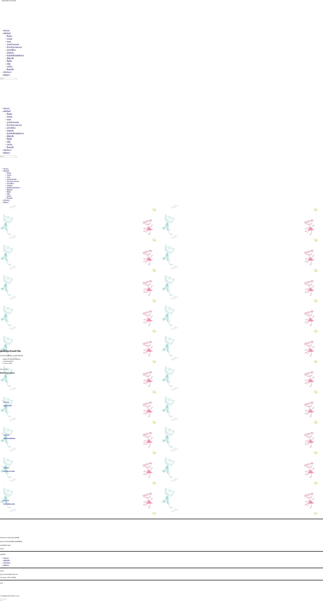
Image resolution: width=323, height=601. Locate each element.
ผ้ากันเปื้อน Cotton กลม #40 (9, 504)
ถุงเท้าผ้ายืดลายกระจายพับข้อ (9, 471)
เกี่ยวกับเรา (6, 563)
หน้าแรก (6, 558)
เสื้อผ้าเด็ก (25, 207)
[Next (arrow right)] (2, 600)
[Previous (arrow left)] (0, 600)
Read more (6, 402)
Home (2, 207)
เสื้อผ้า (18, 207)
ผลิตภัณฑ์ (10, 207)
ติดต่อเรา (6, 565)
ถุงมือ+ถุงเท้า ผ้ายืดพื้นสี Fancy (9, 438)
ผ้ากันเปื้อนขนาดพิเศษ (7, 405)
